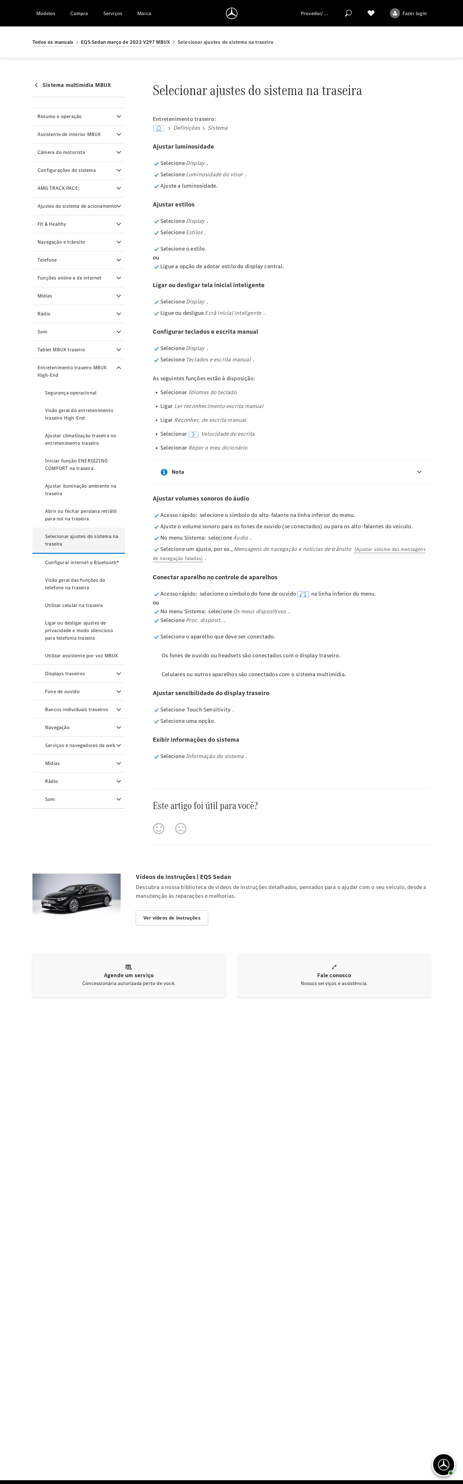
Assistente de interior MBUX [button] (68, 134)
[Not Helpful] (181, 829)
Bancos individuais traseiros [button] (76, 709)
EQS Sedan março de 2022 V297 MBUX (125, 42)
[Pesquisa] (348, 13)
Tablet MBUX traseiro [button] (61, 349)
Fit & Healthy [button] (51, 224)
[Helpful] (159, 829)
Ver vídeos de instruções (172, 918)
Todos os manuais (52, 42)
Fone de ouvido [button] (62, 691)
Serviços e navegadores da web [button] (80, 745)
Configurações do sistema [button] (66, 170)
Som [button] (42, 331)
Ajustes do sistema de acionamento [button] (77, 206)
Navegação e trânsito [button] (61, 242)
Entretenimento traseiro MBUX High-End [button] (72, 371)
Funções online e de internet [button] (69, 278)
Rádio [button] (43, 313)
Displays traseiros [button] (65, 673)
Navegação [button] (57, 727)
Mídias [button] (44, 295)
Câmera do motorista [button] (61, 152)
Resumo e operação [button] (59, 116)
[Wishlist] (371, 13)
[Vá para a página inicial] (231, 13)
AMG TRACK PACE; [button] (58, 188)
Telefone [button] (47, 260)
